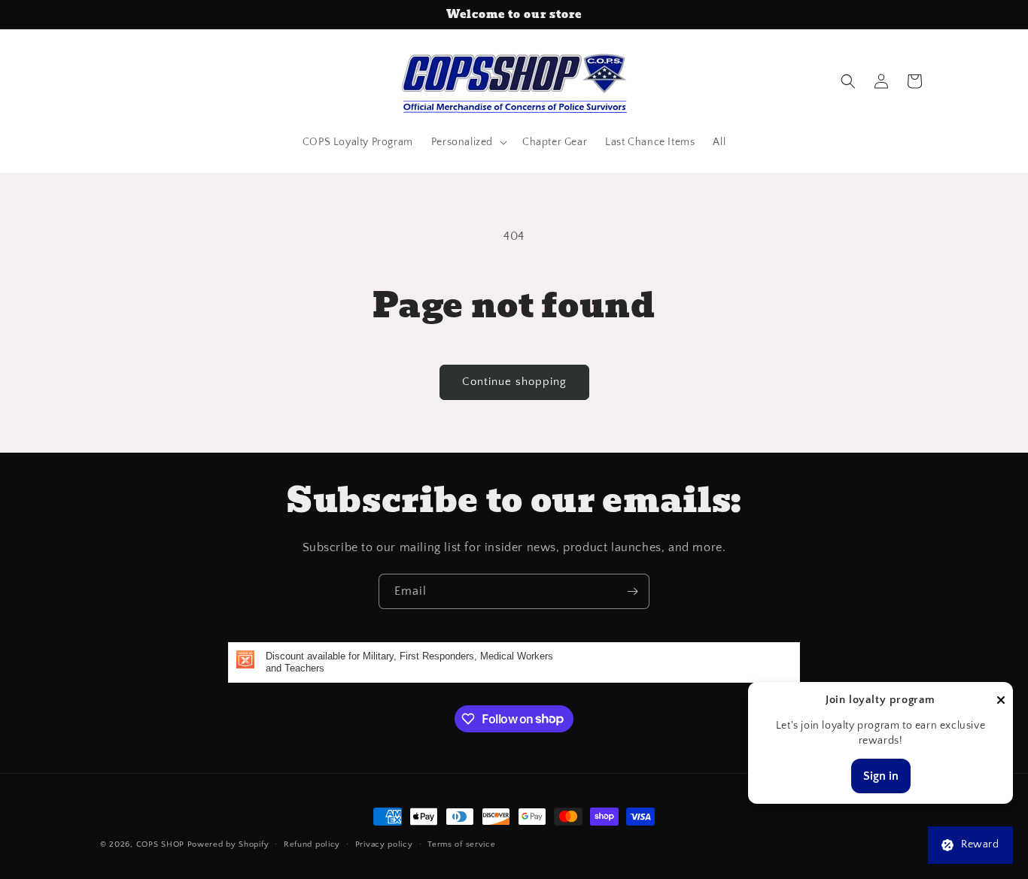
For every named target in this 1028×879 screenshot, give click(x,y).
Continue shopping (514, 381)
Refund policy (312, 843)
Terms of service (461, 843)
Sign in (881, 776)
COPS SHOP (160, 844)
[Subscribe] (632, 591)
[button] (467, 142)
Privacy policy (384, 843)
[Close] (1001, 701)
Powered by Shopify (228, 844)
